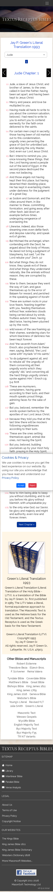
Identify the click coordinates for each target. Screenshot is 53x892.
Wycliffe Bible (26, 720)
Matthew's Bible (18, 682)
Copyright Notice (11, 821)
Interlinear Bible (13, 776)
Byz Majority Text (26, 728)
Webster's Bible (26, 698)
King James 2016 (17, 694)
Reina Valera (34, 671)
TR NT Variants (26, 736)
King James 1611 (36, 686)
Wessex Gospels (27, 716)
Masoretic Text (26, 712)
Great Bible (37, 682)
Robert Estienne (26, 663)
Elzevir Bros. (37, 667)
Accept (21, 485)
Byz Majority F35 (26, 732)
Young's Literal (18, 701)
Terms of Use (9, 810)
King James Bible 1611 (14, 844)
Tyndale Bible (15, 678)
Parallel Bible (11, 781)
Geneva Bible (38, 694)
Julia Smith (17, 705)
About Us (7, 804)
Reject (32, 485)
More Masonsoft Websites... (17, 860)
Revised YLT (36, 701)
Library (8, 770)
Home (8, 765)
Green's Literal (34, 705)
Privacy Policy (9, 815)
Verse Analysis (12, 787)
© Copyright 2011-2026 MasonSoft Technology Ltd (26, 882)
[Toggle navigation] (47, 3)
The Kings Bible (10, 838)
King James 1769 (27, 690)
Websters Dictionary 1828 (16, 855)
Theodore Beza (18, 667)
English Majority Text (26, 724)
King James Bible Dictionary (17, 849)
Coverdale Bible (36, 678)
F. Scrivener (18, 671)
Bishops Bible (15, 686)
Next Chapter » (26, 524)
